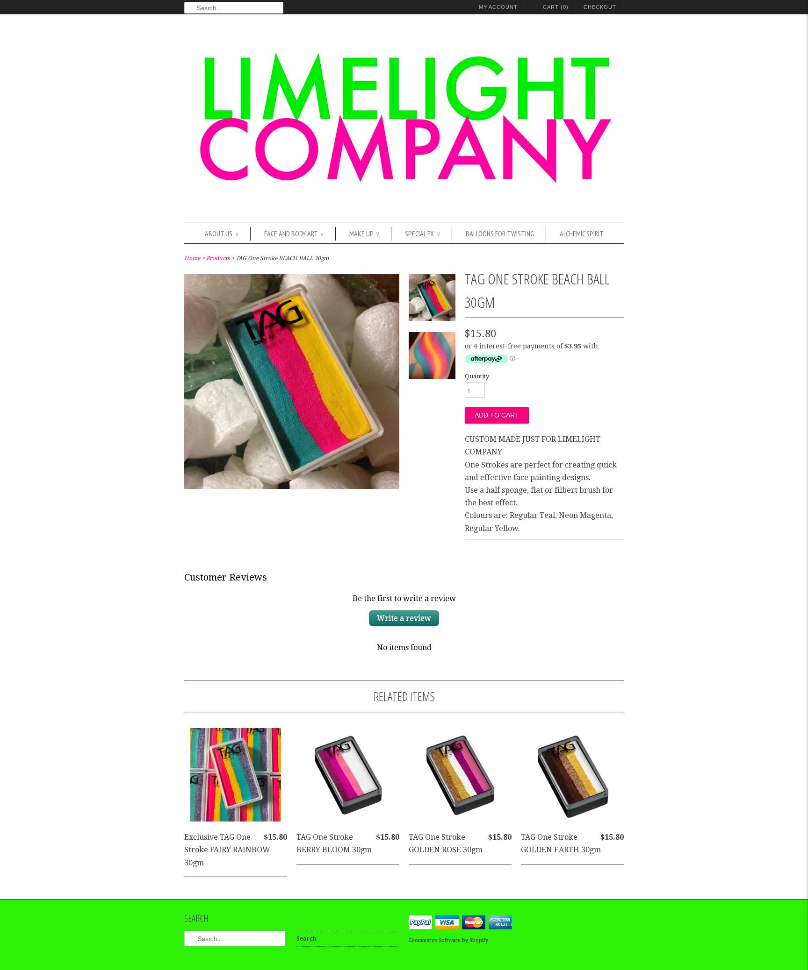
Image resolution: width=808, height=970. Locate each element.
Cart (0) (556, 7)
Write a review (404, 618)
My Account (498, 7)
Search (306, 938)
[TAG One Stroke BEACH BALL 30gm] (291, 486)
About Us (221, 233)
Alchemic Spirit (582, 233)
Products (218, 258)
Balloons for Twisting (500, 233)
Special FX (422, 233)
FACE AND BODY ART (294, 233)
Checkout (600, 7)
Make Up (364, 233)
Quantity (477, 376)
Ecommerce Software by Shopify (448, 940)
